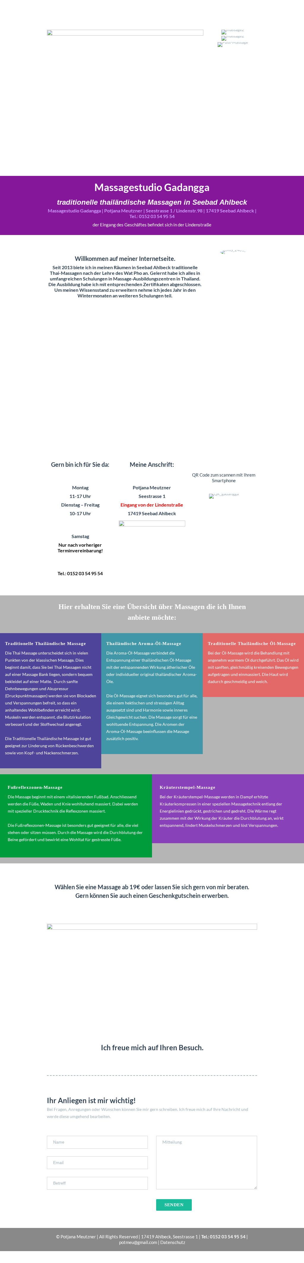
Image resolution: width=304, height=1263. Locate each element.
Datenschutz (172, 1242)
